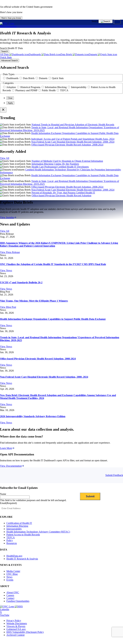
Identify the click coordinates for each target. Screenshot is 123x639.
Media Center (13, 571)
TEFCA (64, 90)
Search (95, 21)
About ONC (12, 592)
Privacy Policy (13, 620)
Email (8, 503)
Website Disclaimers (16, 623)
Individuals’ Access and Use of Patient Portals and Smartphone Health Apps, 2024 (72, 139)
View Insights (7, 217)
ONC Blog (12, 574)
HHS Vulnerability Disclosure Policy (25, 632)
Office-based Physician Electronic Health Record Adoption (61, 195)
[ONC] (7, 606)
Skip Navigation (8, 26)
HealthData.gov (14, 555)
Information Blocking (56, 87)
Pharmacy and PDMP (26, 90)
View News (6, 270)
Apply (10, 103)
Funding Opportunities (17, 601)
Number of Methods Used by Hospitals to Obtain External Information (67, 161)
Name (3, 494)
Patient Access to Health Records (23, 534)
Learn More (6, 448)
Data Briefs (29, 78)
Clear (10, 98)
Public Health (49, 90)
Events (9, 579)
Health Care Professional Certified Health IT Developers (60, 166)
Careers (10, 595)
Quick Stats (58, 78)
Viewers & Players (15, 626)
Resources (11, 543)
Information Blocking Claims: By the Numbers (55, 164)
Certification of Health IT (19, 523)
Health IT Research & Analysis (22, 558)
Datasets (43, 78)
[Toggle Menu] (117, 22)
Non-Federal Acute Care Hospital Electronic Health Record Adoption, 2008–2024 (72, 141)
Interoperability (79, 87)
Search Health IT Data (11, 48)
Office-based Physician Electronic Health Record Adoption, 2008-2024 (67, 144)
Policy (9, 540)
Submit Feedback (114, 475)
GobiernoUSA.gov (16, 629)
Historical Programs (30, 87)
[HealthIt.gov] (7, 23)
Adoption (11, 87)
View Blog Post (8, 307)
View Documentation (11, 466)
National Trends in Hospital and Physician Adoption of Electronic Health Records (73, 124)
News (9, 577)
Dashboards (12, 78)
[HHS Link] (19, 606)
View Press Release (10, 252)
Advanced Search (9, 60)
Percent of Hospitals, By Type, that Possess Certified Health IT (63, 192)
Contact (10, 598)
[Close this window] (3, 109)
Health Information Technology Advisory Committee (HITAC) (38, 531)
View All (4, 158)
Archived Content (15, 635)
